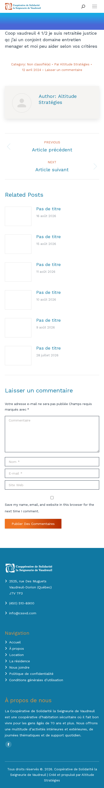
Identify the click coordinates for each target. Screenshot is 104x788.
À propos (16, 648)
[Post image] (18, 216)
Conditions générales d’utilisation (36, 680)
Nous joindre (19, 667)
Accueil (15, 642)
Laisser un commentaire (63, 70)
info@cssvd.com (22, 613)
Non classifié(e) (39, 64)
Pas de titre (48, 208)
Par (71, 64)
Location (16, 655)
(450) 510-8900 (21, 603)
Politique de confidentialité (31, 674)
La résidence (19, 661)
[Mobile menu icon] (94, 6)
